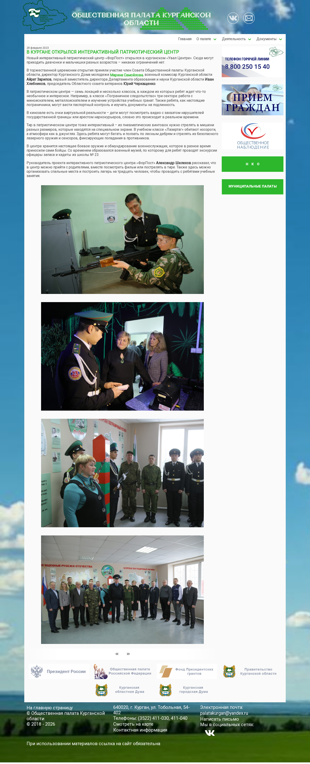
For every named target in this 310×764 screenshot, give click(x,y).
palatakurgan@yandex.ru (224, 713)
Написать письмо (219, 719)
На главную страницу (50, 707)
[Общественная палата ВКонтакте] (233, 18)
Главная (185, 39)
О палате (204, 39)
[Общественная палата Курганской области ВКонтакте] (210, 732)
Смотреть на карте (133, 724)
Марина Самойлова (126, 75)
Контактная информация (140, 730)
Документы (266, 39)
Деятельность (234, 39)
